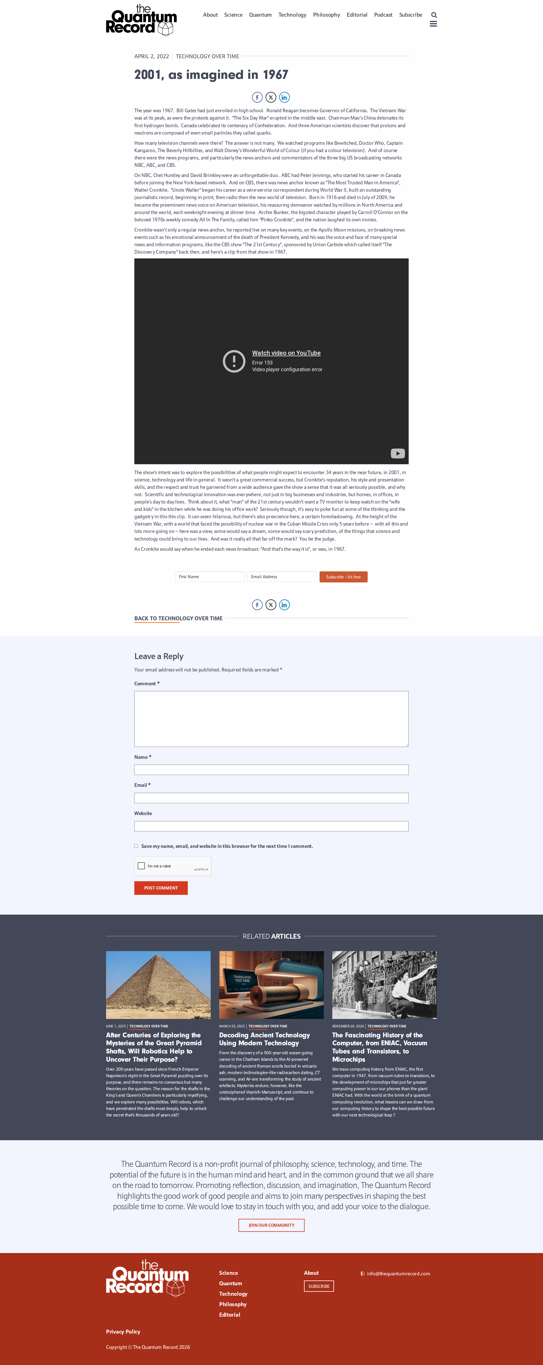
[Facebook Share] (257, 97)
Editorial (357, 14)
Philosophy (326, 14)
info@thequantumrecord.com (398, 1273)
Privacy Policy (123, 1332)
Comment (147, 683)
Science (233, 14)
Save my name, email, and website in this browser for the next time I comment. (227, 846)
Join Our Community (271, 1225)
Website (143, 813)
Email (142, 785)
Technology (293, 14)
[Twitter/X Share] (271, 97)
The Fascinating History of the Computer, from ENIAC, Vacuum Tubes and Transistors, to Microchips (379, 1047)
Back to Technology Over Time (178, 618)
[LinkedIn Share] (284, 97)
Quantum (260, 14)
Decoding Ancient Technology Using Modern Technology (264, 1039)
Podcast (383, 14)
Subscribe (410, 14)
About (210, 14)
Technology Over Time (207, 56)
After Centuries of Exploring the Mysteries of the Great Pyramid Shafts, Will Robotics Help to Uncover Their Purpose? (154, 1047)
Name (142, 757)
